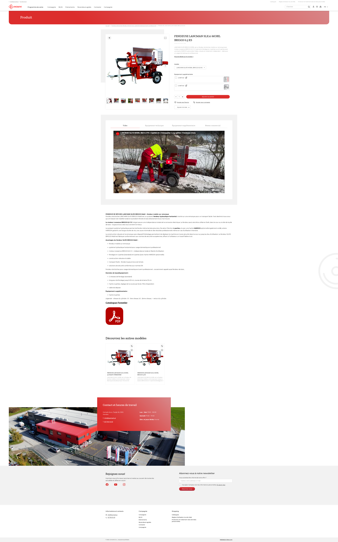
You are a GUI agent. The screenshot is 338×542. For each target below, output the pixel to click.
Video (125, 125)
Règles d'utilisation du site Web (287, 1)
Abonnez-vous (187, 489)
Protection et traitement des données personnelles (311, 1)
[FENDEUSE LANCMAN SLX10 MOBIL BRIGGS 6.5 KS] (150, 358)
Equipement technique (154, 125)
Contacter (97, 7)
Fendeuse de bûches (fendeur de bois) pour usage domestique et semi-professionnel (133, 25)
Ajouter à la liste (182, 107)
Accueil (107, 25)
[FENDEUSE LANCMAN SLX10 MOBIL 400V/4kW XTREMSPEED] (120, 358)
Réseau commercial (212, 125)
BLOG (61, 7)
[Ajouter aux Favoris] (131, 350)
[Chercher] (309, 6)
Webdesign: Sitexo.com (226, 539)
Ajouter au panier (208, 97)
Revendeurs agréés (84, 7)
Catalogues (273, 1)
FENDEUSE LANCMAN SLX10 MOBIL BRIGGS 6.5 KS (171, 25)
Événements (70, 7)
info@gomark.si (14, 1)
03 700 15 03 (23, 1)
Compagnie (51, 7)
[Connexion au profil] (313, 6)
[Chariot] (320, 6)
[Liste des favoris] (317, 6)
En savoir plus (221, 485)
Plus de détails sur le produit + (183, 56)
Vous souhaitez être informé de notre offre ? (192, 477)
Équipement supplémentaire (183, 125)
